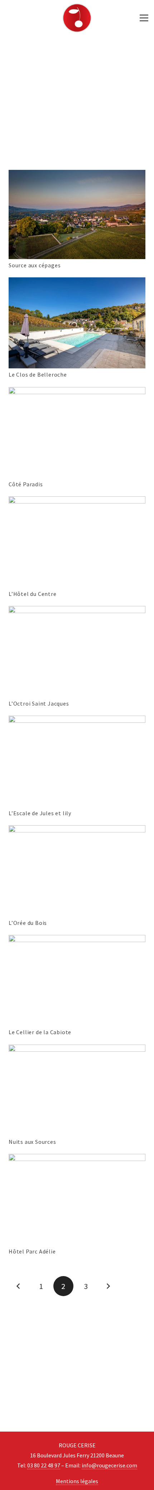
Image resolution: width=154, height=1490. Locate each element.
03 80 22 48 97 (43, 1465)
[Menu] (144, 18)
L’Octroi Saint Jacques (39, 703)
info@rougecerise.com (109, 1465)
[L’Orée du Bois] (77, 830)
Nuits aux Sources (32, 1141)
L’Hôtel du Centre (33, 593)
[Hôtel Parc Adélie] (77, 1158)
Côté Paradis (26, 484)
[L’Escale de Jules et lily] (77, 720)
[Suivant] (108, 1286)
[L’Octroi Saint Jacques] (77, 611)
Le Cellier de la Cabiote (40, 1032)
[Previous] (19, 1286)
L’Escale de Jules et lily (40, 813)
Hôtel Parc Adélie (32, 1251)
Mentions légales (77, 1481)
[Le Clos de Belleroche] (77, 282)
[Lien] (77, 18)
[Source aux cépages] (77, 174)
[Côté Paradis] (77, 392)
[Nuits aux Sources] (77, 1049)
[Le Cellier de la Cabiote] (77, 940)
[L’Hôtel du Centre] (77, 501)
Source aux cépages (35, 265)
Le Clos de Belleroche (38, 374)
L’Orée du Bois (28, 922)
